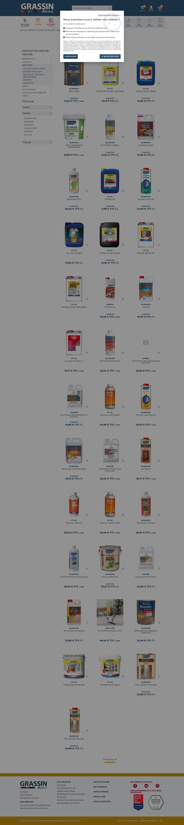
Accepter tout (111, 56)
